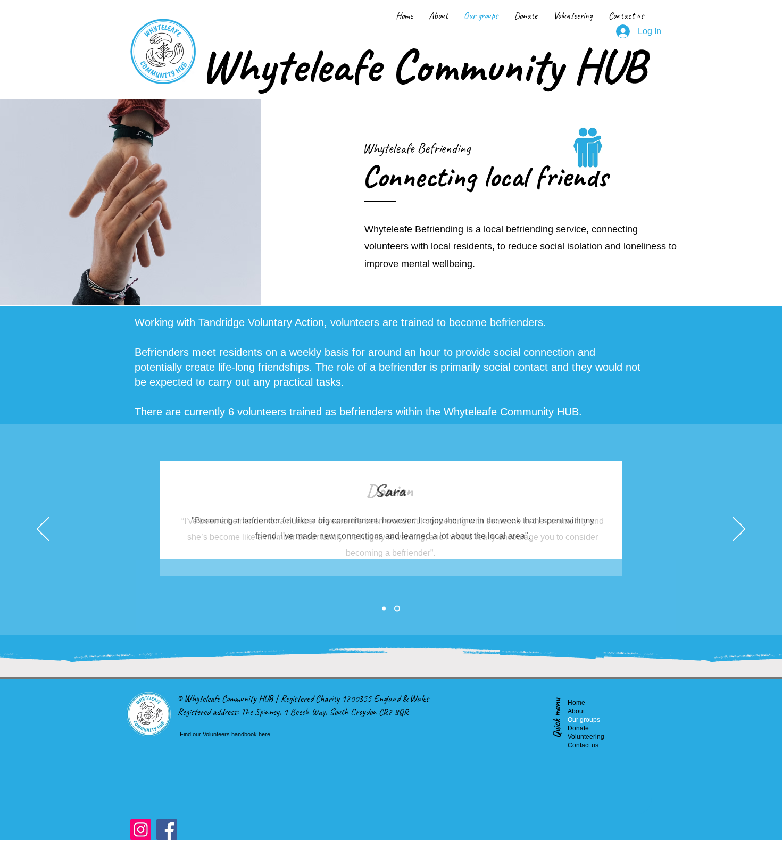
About (576, 711)
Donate (577, 728)
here (264, 734)
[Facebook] (166, 829)
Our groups (577, 719)
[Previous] (43, 530)
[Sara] (397, 609)
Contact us (577, 745)
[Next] (739, 530)
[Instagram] (140, 829)
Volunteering (577, 736)
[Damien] (384, 609)
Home (576, 702)
